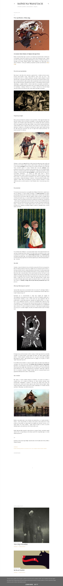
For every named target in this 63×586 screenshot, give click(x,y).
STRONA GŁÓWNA (21, 6)
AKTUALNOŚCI (29, 6)
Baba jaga (19, 448)
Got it (36, 584)
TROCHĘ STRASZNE (21, 544)
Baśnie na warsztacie (30, 3)
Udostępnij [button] (16, 446)
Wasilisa (45, 448)
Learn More (29, 584)
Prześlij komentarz (22, 546)
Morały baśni (19, 570)
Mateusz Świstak (40, 448)
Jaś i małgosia (34, 448)
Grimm (30, 448)
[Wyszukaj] (48, 3)
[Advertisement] (31, 494)
